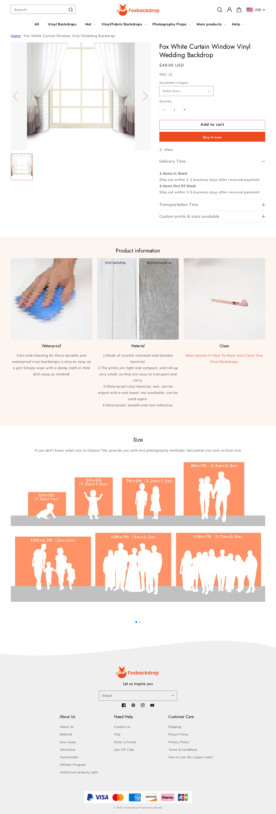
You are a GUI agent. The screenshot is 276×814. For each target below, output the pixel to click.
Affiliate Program (72, 765)
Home (16, 36)
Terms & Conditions (183, 750)
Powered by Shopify (150, 807)
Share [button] (168, 150)
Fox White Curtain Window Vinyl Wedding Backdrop (69, 36)
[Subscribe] (172, 695)
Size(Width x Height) (173, 82)
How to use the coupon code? (190, 757)
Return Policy (178, 734)
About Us (67, 727)
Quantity (165, 101)
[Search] (70, 9)
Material (66, 734)
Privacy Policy (178, 742)
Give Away (68, 742)
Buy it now (212, 137)
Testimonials (69, 757)
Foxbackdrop (131, 807)
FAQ (117, 734)
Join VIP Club (124, 750)
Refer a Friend (125, 742)
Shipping (174, 727)
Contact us (122, 727)
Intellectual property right (79, 772)
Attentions (67, 750)
